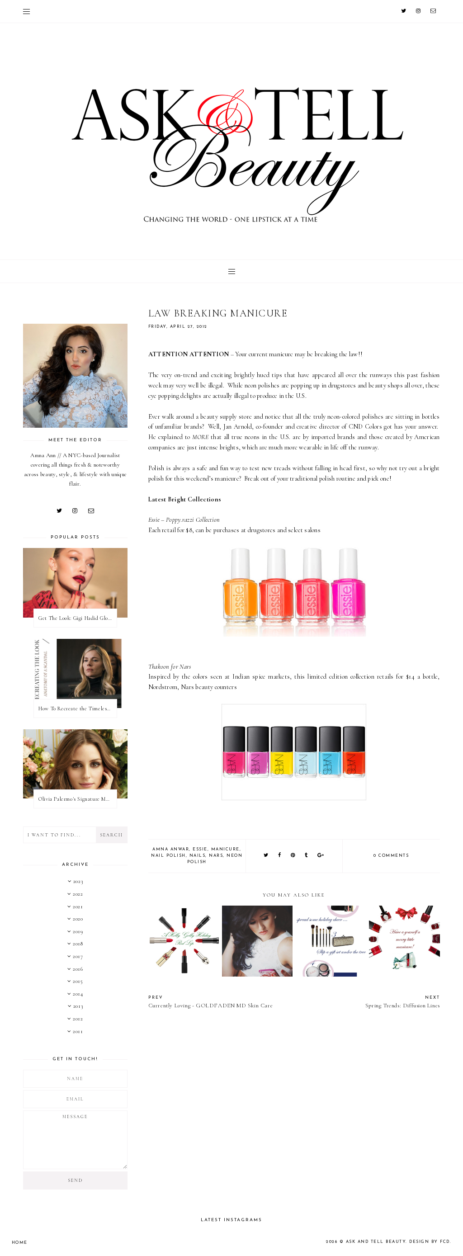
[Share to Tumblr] (306, 855)
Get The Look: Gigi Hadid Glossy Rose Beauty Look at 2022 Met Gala (77, 618)
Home (20, 1243)
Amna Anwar (170, 849)
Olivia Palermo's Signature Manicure (77, 799)
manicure (225, 849)
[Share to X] (266, 855)
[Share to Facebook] (280, 855)
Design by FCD (429, 1242)
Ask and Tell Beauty (376, 1242)
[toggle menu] (26, 11)
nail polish (168, 856)
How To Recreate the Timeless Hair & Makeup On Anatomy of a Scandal (77, 708)
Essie (200, 849)
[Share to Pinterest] (293, 855)
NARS (216, 856)
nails (197, 856)
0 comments (391, 856)
